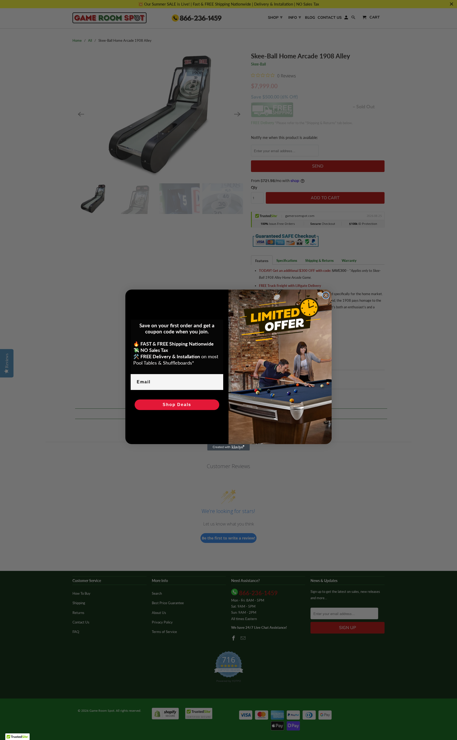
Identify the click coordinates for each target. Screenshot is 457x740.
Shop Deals (177, 404)
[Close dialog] (326, 295)
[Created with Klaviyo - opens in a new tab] (228, 447)
